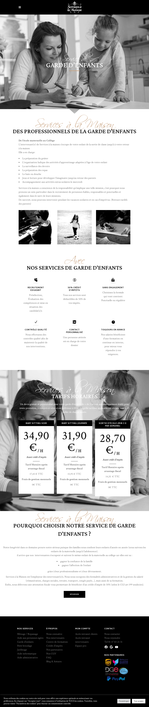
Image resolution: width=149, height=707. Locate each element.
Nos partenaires (54, 649)
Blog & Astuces (54, 661)
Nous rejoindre (112, 638)
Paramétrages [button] (124, 701)
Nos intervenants (55, 638)
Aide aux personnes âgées (30, 638)
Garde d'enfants (25, 642)
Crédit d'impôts (54, 645)
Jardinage (22, 649)
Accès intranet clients (86, 634)
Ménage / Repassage (27, 634)
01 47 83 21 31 (115, 642)
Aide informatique (26, 653)
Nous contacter (112, 634)
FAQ (48, 657)
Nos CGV (51, 653)
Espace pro (80, 645)
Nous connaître (54, 634)
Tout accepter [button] (139, 701)
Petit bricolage (24, 645)
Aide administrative (27, 657)
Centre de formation (57, 642)
